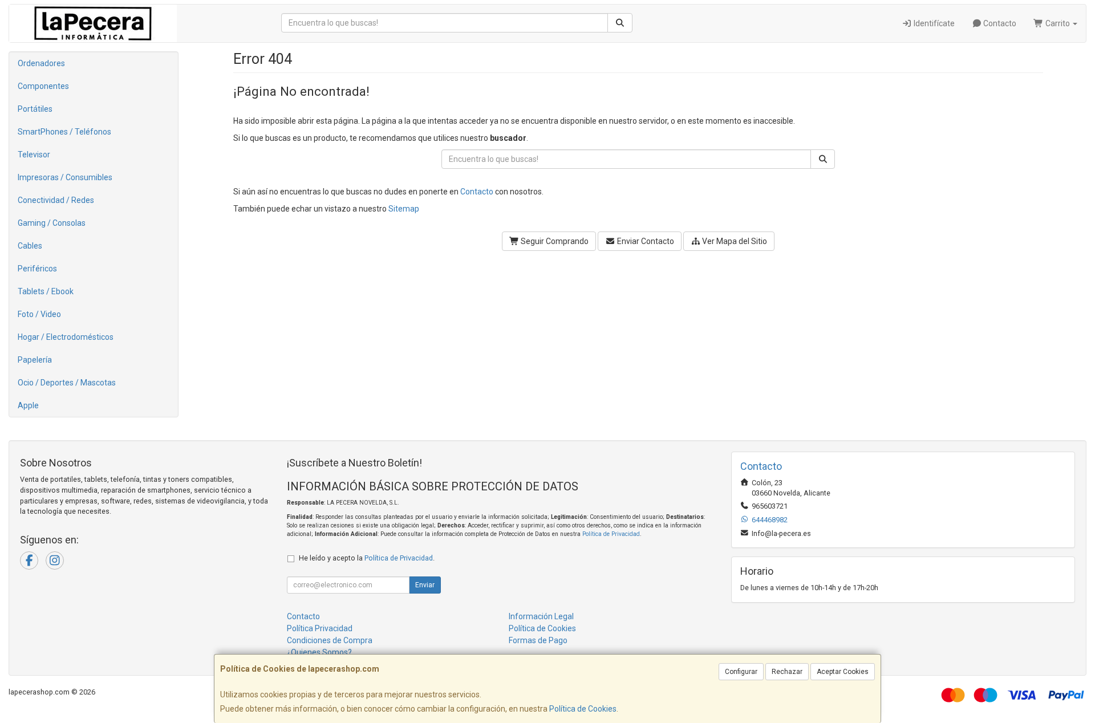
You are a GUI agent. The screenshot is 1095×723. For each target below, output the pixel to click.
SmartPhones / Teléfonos (64, 131)
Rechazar (787, 672)
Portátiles (35, 108)
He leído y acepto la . (367, 558)
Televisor (34, 154)
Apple (28, 405)
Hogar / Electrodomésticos (65, 337)
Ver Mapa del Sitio (733, 241)
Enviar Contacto (644, 241)
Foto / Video (39, 314)
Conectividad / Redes (56, 200)
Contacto (999, 23)
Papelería (35, 359)
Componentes (43, 86)
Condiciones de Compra (329, 640)
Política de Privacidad (611, 534)
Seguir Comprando (554, 241)
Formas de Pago (538, 640)
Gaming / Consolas (52, 223)
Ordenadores (41, 63)
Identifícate (933, 23)
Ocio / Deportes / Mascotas (67, 382)
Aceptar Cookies (843, 672)
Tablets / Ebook (46, 291)
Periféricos (37, 268)
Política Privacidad (319, 628)
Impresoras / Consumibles (65, 177)
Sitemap (403, 208)
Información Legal (541, 616)
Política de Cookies (583, 708)
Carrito (1058, 23)
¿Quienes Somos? (319, 652)
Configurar (741, 672)
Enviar (425, 585)
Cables (30, 245)
